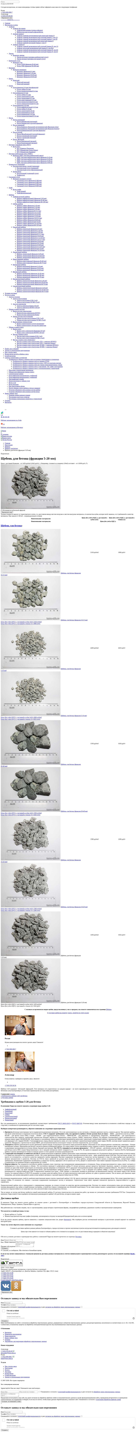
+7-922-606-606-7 (6, 12)
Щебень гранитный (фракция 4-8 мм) (29, 229)
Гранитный (8, 1113)
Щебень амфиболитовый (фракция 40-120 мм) (32, 202)
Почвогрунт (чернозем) (17, 164)
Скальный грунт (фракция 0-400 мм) (29, 182)
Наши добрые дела (11, 393)
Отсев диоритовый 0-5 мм (26, 98)
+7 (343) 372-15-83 (7, 1278)
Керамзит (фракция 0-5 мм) (26, 71)
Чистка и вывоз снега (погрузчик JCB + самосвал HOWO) (36, 341)
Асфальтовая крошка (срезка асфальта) (30, 30)
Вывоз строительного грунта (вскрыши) (30, 324)
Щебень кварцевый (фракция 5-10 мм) (30, 266)
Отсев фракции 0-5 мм (20, 93)
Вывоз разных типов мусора (22, 322)
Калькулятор (9, 1373)
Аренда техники (14, 297)
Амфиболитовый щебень (21, 196)
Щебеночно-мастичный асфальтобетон (30, 32)
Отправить (5, 1321)
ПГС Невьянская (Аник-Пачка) (27, 150)
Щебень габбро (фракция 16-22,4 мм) (29, 218)
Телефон (4, 1305)
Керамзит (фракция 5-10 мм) (26, 73)
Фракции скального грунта (22, 179)
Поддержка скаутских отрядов (19, 397)
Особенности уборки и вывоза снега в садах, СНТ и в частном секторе (37, 363)
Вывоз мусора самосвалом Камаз (28, 315)
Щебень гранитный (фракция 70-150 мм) (31, 250)
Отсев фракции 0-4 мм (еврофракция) (25, 87)
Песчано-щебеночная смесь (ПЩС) (21, 154)
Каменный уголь (14, 61)
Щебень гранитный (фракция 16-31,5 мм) (31, 239)
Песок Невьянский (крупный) (27, 121)
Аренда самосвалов (19, 304)
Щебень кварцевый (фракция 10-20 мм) (30, 268)
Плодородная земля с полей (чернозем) (26, 166)
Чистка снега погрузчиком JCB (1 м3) (29, 336)
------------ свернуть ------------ (10, 20)
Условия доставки (11, 293)
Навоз (11, 78)
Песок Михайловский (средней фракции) (31, 134)
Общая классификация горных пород (21, 372)
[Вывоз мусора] (6, 436)
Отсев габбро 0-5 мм (24, 95)
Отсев (11, 86)
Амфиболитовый (10, 1109)
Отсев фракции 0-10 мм (21, 105)
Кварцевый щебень (19, 264)
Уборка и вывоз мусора (17, 309)
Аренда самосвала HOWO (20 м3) (28, 307)
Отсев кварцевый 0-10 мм (25, 112)
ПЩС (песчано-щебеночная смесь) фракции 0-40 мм (34, 161)
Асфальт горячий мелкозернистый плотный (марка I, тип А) (37, 37)
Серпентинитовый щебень (22, 286)
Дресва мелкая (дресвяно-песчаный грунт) (31, 59)
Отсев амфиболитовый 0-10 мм (27, 107)
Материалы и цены (11, 25)
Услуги (7, 1370)
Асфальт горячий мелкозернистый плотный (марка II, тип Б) (37, 52)
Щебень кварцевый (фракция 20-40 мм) (30, 270)
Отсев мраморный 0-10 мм (26, 114)
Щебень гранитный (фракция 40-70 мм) (30, 248)
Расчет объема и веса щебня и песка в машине (24, 388)
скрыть (12, 1094)
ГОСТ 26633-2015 (64, 1123)
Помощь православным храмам (19, 395)
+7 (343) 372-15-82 (7, 1276)
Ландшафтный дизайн (16, 379)
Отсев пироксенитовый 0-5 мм (27, 102)
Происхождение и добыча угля (19, 381)
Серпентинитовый (11, 1116)
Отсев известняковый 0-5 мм (26, 100)
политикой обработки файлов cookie (108, 1399)
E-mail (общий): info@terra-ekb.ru (12, 1280)
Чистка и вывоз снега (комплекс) (24, 340)
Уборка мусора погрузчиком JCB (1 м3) (30, 318)
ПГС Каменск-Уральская (25, 148)
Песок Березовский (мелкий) (26, 141)
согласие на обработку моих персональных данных (62, 1307)
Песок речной (17, 132)
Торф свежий (21, 191)
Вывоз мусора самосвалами (22, 311)
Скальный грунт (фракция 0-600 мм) (29, 186)
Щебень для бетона (11, 525)
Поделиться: (5, 454)
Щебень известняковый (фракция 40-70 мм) (31, 263)
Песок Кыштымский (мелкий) (27, 143)
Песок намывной (18, 125)
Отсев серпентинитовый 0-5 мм (27, 103)
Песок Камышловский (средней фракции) (31, 130)
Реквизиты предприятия (13, 1334)
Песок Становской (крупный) (27, 136)
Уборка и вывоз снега (16, 327)
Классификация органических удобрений (23, 375)
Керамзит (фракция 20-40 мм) (27, 77)
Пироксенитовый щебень (21, 279)
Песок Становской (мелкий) (26, 137)
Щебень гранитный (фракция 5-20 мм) (30, 232)
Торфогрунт (21, 175)
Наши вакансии (10, 1336)
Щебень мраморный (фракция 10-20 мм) (30, 273)
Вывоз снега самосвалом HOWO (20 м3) (30, 332)
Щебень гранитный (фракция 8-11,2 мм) (30, 234)
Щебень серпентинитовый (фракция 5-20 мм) (32, 288)
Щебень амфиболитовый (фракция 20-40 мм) (32, 200)
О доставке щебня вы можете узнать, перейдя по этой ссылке (68, 1013)
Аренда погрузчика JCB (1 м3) (27, 300)
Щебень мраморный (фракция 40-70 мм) (30, 277)
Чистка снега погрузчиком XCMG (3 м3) (30, 338)
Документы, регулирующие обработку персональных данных (26, 1341)
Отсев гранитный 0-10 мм (25, 111)
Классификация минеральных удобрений (23, 377)
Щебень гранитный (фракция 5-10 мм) (30, 230)
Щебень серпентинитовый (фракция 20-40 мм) (32, 290)
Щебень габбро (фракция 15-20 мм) (29, 216)
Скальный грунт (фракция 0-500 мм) (29, 184)
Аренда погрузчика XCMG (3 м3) (28, 302)
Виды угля (12, 383)
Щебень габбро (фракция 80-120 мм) (29, 225)
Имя (2, 1303)
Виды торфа (17, 189)
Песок (11, 118)
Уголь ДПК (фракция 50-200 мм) (28, 66)
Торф (10, 188)
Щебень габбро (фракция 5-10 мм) (28, 207)
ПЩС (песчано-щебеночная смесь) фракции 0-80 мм (34, 162)
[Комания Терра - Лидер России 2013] (6, 440)
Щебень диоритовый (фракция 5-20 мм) (30, 254)
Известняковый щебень (21, 259)
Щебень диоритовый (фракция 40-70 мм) (31, 257)
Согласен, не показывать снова (11, 1401)
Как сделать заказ (11, 352)
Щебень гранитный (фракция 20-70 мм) (30, 243)
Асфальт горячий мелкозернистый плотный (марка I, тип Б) (37, 39)
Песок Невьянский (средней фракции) (30, 123)
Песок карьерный (19, 120)
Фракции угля (17, 62)
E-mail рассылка (10, 356)
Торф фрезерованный (24, 193)
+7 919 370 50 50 (10, 1085)
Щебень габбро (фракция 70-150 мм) (29, 223)
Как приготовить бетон (17, 386)
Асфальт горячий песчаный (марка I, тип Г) (31, 43)
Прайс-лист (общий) (12, 349)
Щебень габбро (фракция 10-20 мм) (29, 214)
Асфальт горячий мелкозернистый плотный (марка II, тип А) (37, 46)
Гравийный (9, 1111)
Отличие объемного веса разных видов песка (24, 391)
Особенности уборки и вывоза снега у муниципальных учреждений (36, 368)
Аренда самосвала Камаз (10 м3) (28, 306)
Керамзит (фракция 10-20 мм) (27, 75)
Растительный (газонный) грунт (28, 173)
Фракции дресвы (18, 55)
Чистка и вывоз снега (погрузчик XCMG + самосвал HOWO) (37, 345)
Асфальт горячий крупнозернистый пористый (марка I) (35, 35)
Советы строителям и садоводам (16, 357)
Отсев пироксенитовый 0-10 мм (28, 116)
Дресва (11, 53)
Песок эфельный (18, 139)
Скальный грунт (14, 177)
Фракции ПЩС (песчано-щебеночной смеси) (28, 155)
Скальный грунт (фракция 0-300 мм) (29, 180)
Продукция (8, 1368)
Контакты (8, 402)
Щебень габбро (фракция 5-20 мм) (28, 209)
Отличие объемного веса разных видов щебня (24, 390)
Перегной (16, 80)
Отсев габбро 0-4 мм (24, 89)
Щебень (11, 195)
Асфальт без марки (19, 28)
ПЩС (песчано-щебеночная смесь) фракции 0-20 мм (34, 159)
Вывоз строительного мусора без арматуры (31, 325)
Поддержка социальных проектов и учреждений (25, 399)
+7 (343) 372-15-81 (7, 1274)
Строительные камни (16, 374)
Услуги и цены (10, 295)
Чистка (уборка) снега (20, 334)
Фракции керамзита (19, 69)
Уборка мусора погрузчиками (23, 316)
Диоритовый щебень (20, 252)
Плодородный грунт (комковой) (28, 168)
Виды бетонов (14, 384)
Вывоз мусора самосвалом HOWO (28, 313)
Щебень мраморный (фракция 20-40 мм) (30, 275)
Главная (7, 23)
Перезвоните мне (7, 18)
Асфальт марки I (18, 34)
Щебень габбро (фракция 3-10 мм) (28, 205)
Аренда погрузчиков (20, 298)
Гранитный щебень (19, 227)
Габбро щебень (18, 204)
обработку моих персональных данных (107, 1392)
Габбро (7, 1115)
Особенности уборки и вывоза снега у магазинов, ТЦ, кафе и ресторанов (38, 366)
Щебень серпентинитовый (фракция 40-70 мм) (32, 291)
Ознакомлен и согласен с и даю (40, 1307)
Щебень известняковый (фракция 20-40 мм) (31, 261)
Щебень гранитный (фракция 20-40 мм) (30, 241)
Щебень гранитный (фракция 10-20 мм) (30, 236)
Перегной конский (23, 82)
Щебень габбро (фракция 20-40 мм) (29, 220)
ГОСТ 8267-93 (77, 1123)
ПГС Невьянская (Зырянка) (26, 152)
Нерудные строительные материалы (21, 370)
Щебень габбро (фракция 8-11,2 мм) (29, 211)
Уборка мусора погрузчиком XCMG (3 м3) (31, 320)
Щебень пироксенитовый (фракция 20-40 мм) (32, 282)
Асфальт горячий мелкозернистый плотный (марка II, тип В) (37, 50)
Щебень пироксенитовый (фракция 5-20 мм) (32, 281)
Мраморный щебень (19, 272)
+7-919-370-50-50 (6, 16)
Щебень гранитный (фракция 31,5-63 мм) (31, 247)
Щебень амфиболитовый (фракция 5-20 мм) (31, 198)
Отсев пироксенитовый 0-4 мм (27, 91)
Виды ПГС (16, 146)
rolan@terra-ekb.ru (7, 1358)
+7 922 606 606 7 (10, 1049)
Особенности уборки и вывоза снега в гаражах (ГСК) (31, 361)
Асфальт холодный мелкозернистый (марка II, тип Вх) (35, 48)
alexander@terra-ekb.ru (8, 1353)
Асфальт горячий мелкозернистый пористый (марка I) (35, 41)
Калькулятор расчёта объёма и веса (17, 354)
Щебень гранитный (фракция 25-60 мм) (30, 245)
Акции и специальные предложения (17, 350)
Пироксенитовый (11, 1118)
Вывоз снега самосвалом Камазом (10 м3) (31, 331)
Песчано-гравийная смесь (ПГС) (20, 145)
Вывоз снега (17, 329)
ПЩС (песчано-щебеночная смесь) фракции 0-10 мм (34, 157)
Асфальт (11, 27)
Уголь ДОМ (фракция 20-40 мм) (27, 64)
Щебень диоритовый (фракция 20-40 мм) (31, 256)
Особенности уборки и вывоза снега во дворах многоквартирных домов (37, 365)
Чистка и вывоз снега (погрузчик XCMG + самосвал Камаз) (37, 347)
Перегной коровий (23, 84)
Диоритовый (9, 1120)
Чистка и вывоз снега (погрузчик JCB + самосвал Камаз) (36, 343)
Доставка (78, 1236)
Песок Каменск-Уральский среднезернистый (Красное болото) (38, 129)
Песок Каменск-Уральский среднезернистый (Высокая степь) (38, 127)
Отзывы (7, 400)
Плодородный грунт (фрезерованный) (30, 170)
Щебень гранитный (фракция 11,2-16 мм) (31, 238)
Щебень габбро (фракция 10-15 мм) (29, 213)
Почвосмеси (17, 171)
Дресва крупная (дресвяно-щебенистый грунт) (32, 57)
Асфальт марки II (18, 44)
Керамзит (12, 68)
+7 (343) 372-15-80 (7, 1273)
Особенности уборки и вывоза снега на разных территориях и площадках (34, 359)
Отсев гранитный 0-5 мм (25, 96)
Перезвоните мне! (7, 512)
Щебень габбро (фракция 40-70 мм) (29, 222)
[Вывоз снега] (6, 438)
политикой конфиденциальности (29, 1307)
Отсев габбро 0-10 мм (24, 109)
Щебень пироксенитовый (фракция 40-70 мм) (32, 284)
